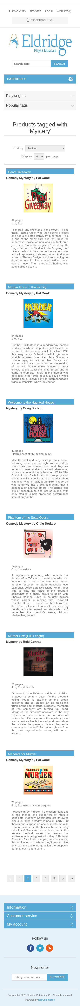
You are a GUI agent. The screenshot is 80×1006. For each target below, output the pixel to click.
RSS (49, 948)
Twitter (40, 948)
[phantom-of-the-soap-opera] (38, 557)
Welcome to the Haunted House (30, 402)
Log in (49, 11)
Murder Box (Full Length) (25, 636)
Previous (10, 878)
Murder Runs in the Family (26, 287)
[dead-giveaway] (38, 211)
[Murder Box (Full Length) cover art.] (38, 675)
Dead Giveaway (18, 172)
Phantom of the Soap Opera (27, 517)
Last (71, 878)
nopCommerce (46, 999)
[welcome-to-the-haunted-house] (38, 441)
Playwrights (17, 11)
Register (35, 11)
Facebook (30, 948)
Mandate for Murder (21, 754)
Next (62, 878)
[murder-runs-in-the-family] (38, 326)
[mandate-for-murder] (38, 793)
